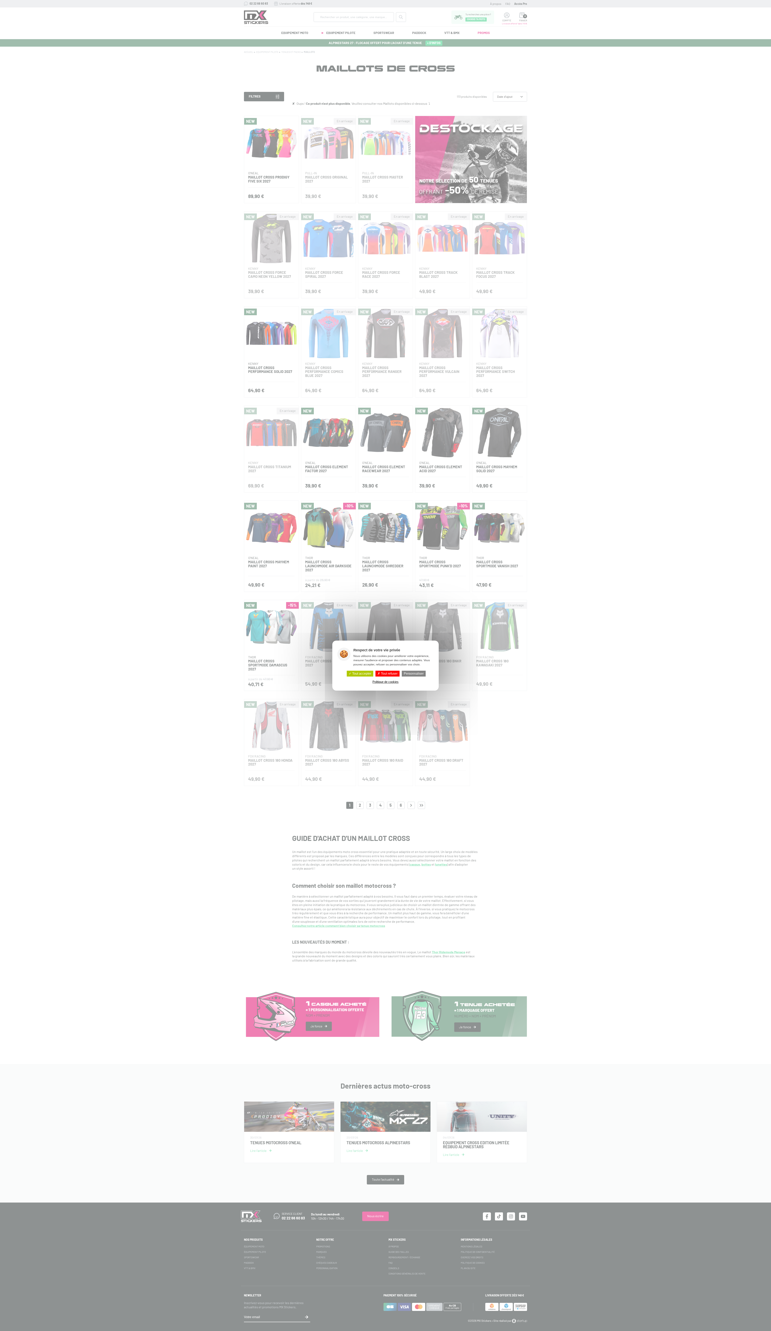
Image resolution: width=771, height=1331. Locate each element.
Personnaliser (414, 673)
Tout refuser (389, 673)
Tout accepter (361, 673)
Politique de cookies (385, 681)
